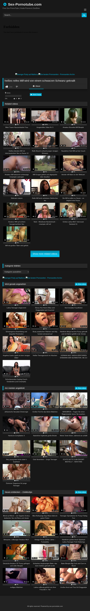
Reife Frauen (37, 94)
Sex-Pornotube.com (24, 4)
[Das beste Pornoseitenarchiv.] (57, 74)
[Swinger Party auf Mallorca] (27, 74)
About (37, 86)
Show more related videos (45, 254)
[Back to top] (83, 604)
